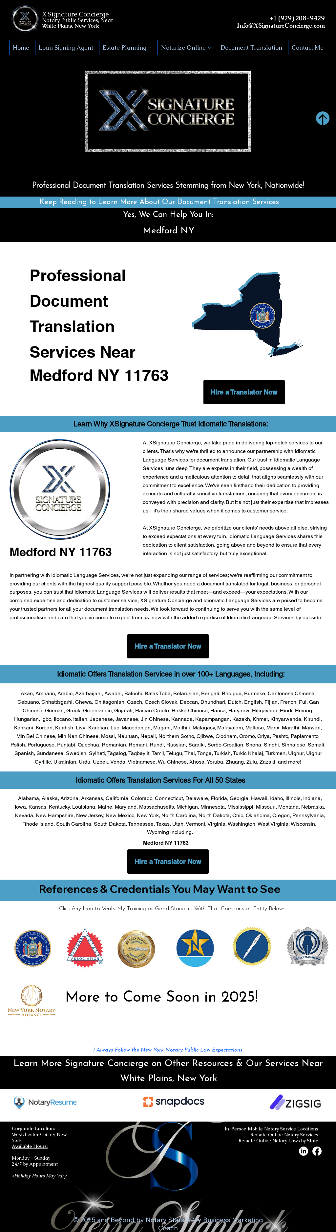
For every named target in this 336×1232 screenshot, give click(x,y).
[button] (324, 169)
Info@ (245, 26)
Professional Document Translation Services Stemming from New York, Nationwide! (168, 186)
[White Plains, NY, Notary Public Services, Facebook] (317, 1151)
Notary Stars (165, 1220)
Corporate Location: (33, 1128)
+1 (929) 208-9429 (297, 18)
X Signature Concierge (75, 14)
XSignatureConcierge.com (289, 26)
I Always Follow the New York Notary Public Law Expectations (167, 1050)
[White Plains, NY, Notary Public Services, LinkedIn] (303, 1151)
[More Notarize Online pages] (209, 47)
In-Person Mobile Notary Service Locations (271, 1129)
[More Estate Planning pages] (150, 47)
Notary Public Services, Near (77, 20)
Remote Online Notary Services (284, 1135)
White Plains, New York (70, 25)
